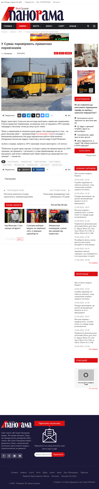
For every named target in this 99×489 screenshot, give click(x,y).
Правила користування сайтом (36, 476)
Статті (31, 472)
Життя (36, 26)
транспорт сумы (57, 165)
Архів (59, 472)
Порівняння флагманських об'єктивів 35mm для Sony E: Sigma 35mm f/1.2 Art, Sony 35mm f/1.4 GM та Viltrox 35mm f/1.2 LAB (86, 228)
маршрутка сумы (26, 161)
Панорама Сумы (32, 165)
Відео (45, 472)
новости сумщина (54, 161)
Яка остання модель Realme (83, 174)
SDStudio (91, 482)
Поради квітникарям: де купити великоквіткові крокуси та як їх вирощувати (85, 199)
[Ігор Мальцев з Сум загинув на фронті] (14, 216)
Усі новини (93, 263)
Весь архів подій (93, 388)
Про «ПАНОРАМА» (43, 2)
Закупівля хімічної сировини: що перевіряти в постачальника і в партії (86, 253)
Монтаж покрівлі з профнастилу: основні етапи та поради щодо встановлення (84, 213)
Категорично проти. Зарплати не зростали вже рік (86, 120)
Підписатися (58, 454)
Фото (38, 472)
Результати (91, 155)
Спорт (61, 26)
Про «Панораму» (71, 472)
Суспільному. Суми (44, 134)
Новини (22, 26)
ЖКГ (56, 53)
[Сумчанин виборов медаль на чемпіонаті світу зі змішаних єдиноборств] (36, 216)
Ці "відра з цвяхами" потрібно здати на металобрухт (84, 128)
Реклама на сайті (68, 476)
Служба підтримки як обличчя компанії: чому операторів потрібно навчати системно (84, 186)
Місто (61, 53)
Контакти (56, 2)
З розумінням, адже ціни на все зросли (84, 136)
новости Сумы (7, 165)
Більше (72, 26)
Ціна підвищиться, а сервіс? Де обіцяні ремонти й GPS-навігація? (86, 143)
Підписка (84, 472)
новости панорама (40, 161)
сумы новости (44, 165)
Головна (8, 26)
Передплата (29, 2)
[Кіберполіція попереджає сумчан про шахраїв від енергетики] (59, 216)
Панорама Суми (19, 165)
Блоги (49, 26)
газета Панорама (12, 161)
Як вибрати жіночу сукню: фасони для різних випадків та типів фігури (85, 242)
